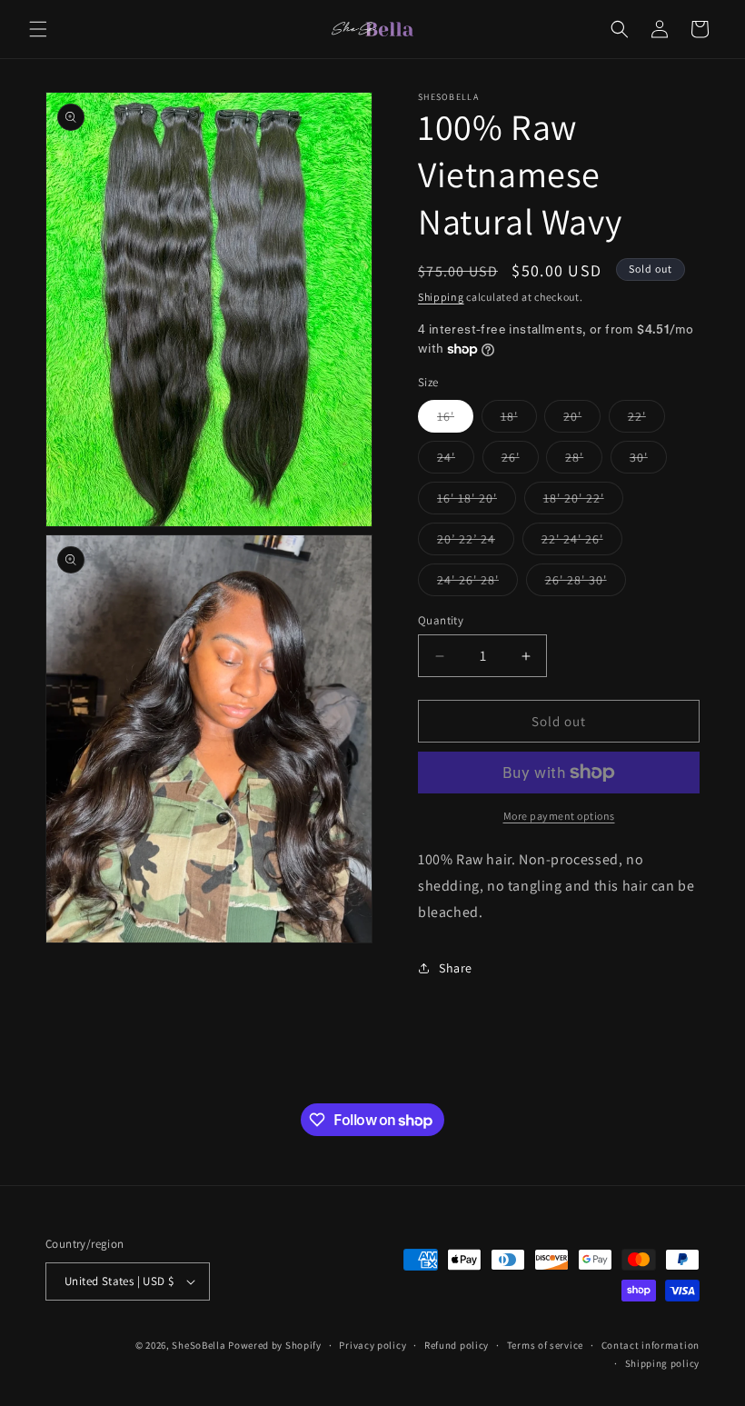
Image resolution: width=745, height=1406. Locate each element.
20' (582, 420)
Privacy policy (372, 1345)
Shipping (441, 297)
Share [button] (455, 968)
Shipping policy (662, 1363)
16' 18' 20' (476, 501)
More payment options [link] (559, 816)
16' (455, 420)
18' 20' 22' (583, 501)
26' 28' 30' (585, 583)
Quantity (440, 620)
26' (520, 461)
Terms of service (545, 1345)
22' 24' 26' (581, 542)
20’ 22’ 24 (475, 542)
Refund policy (456, 1345)
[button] (38, 29)
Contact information (650, 1345)
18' (519, 420)
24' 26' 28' (477, 583)
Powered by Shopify (275, 1345)
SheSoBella (198, 1345)
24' (455, 461)
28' (583, 461)
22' (646, 420)
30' (648, 461)
